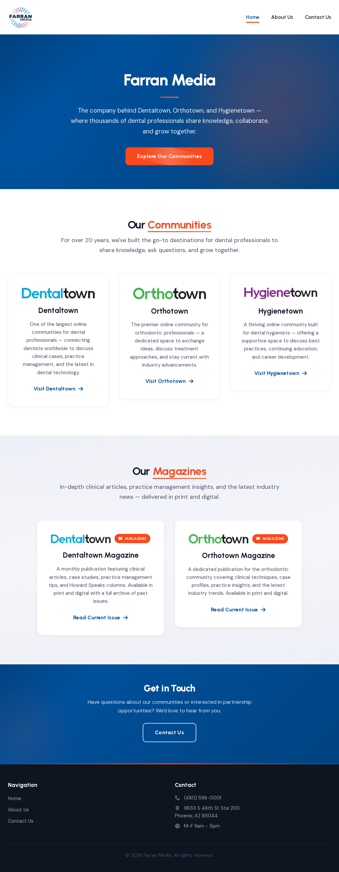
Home (252, 17)
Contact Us (318, 17)
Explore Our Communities (169, 156)
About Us (282, 17)
